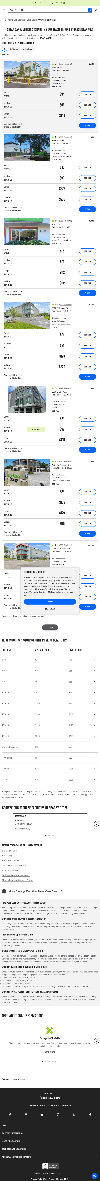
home (4, 20)
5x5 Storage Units (9, 851)
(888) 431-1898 (50, 1097)
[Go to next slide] (97, 824)
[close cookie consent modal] (76, 570)
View (87, 125)
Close (50, 601)
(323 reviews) (65, 461)
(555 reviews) (65, 221)
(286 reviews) (65, 64)
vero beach (32, 20)
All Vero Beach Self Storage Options (17, 880)
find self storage (17, 20)
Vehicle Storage (28, 49)
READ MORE (46, 38)
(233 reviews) (65, 137)
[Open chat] (95, 1176)
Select (87, 94)
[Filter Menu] (4, 49)
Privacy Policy (37, 1179)
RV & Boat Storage (10, 870)
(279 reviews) (65, 388)
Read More (50, 1052)
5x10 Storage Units (10, 856)
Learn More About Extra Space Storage (48, 1105)
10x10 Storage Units (11, 861)
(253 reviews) (65, 545)
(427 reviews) (65, 305)
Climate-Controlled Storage (14, 865)
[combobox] (51, 10)
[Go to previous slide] (3, 824)
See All (55, 87)
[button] (50, 891)
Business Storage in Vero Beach (16, 875)
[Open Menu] (4, 10)
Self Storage (14, 49)
